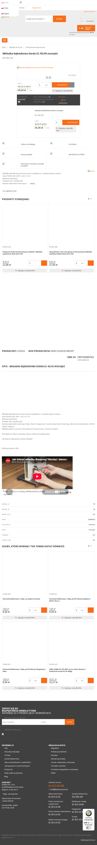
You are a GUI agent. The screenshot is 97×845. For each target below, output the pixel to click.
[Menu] (92, 810)
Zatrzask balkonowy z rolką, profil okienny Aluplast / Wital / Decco (70, 600)
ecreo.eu (91, 840)
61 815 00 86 (56, 786)
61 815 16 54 (78, 819)
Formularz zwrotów (58, 766)
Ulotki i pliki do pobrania (13, 773)
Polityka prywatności (59, 752)
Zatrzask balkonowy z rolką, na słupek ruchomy (21, 599)
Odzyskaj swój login (11, 752)
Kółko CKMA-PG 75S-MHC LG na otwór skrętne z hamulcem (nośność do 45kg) (67, 670)
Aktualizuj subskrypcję (12, 729)
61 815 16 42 (78, 811)
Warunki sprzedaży (58, 759)
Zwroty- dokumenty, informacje (63, 762)
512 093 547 (77, 796)
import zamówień (89, 11)
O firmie (7, 755)
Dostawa (54, 755)
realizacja (84, 840)
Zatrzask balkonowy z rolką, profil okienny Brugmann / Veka (24, 670)
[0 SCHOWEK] (87, 24)
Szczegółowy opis (10, 191)
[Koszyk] (44, 263)
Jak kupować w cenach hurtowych (17, 766)
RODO (53, 773)
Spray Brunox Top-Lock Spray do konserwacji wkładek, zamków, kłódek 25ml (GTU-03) (70, 253)
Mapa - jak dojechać (10, 794)
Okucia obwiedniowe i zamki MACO (17, 762)
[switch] (88, 827)
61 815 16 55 (54, 822)
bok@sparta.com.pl (59, 789)
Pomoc (22, 8)
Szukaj (59, 19)
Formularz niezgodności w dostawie (64, 769)
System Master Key (11, 759)
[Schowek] (71, 85)
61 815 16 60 (78, 804)
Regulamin (55, 748)
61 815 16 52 (54, 796)
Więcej (32, 183)
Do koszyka (62, 85)
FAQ (5, 748)
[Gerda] (91, 171)
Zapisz (69, 722)
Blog (6, 776)
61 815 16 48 (54, 806)
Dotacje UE (8, 769)
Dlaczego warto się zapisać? (15, 718)
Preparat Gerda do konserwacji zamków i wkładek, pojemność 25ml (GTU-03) (23, 253)
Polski (6, 2)
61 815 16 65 (54, 814)
